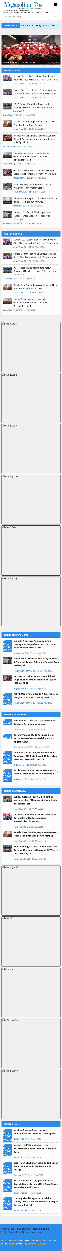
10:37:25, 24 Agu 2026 (24, 164)
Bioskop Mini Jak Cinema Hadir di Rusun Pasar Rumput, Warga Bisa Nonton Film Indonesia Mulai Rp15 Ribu (35, 139)
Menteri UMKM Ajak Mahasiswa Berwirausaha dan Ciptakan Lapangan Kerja (35, 1148)
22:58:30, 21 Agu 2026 (30, 1139)
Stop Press (36, 1232)
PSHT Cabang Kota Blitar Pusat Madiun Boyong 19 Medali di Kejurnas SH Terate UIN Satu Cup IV (34, 107)
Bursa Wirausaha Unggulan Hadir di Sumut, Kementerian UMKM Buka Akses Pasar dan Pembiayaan (36, 1184)
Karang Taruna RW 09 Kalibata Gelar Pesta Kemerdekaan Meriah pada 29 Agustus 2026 (34, 738)
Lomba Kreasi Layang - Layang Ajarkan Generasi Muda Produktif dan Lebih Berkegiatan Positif (31, 156)
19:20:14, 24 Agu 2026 (30, 223)
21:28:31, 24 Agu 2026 (34, 729)
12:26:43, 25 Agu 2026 (35, 129)
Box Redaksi (24, 1228)
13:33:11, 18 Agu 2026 (35, 765)
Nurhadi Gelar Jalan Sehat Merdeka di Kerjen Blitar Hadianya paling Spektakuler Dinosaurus (35, 818)
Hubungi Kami (41, 1228)
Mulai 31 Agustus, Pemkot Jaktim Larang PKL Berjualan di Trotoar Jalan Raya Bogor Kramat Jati (35, 644)
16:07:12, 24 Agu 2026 (34, 206)
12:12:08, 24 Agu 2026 (35, 178)
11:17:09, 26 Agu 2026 (34, 84)
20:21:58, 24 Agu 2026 (38, 747)
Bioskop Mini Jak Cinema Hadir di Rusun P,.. (21, 62)
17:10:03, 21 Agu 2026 (32, 1175)
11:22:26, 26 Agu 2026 (34, 98)
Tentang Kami (7, 1228)
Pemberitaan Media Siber (14, 1232)
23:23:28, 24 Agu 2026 (35, 653)
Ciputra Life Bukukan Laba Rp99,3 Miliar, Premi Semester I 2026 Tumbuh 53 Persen (36, 1166)
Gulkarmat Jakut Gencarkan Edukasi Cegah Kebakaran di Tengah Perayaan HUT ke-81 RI (35, 680)
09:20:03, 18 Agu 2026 (35, 779)
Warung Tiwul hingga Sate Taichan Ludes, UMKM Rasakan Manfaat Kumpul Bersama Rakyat (36, 1202)
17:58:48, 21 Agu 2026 (30, 1157)
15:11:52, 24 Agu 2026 (34, 192)
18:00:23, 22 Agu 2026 (41, 703)
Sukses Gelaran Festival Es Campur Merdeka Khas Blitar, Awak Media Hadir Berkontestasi (35, 800)
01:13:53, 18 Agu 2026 (30, 1211)
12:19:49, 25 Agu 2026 (24, 115)
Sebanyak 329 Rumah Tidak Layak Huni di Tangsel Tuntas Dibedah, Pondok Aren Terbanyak (33, 216)
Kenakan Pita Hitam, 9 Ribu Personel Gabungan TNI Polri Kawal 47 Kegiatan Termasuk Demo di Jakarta (35, 756)
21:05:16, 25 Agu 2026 (21, 146)
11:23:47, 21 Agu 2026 (30, 1193)
